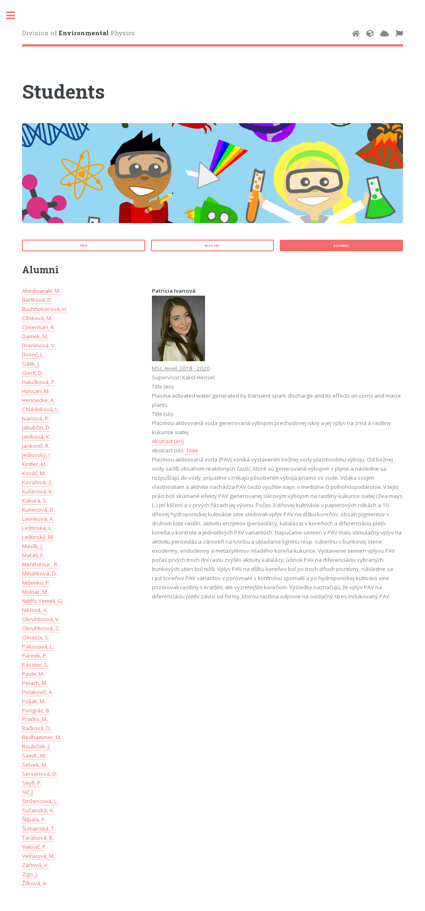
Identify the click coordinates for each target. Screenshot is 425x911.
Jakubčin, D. (36, 427)
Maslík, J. (32, 546)
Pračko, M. (35, 719)
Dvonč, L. (33, 354)
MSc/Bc (212, 245)
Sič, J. (28, 792)
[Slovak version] (399, 34)
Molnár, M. (35, 591)
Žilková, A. (34, 883)
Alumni (341, 245)
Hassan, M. (36, 391)
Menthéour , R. (40, 564)
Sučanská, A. (38, 810)
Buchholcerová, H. (44, 309)
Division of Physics (78, 33)
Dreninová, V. (39, 345)
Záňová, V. (35, 865)
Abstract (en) (168, 441)
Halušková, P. (39, 382)
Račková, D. (36, 728)
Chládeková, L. (40, 409)
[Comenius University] (356, 34)
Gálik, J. (31, 363)
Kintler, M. (34, 464)
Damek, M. (35, 336)
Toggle (15, 15)
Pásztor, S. (35, 664)
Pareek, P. (34, 655)
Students (63, 91)
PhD (84, 245)
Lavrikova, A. (38, 518)
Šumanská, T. (38, 828)
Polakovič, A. (37, 692)
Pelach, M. (34, 683)
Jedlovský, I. (36, 455)
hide (192, 450)
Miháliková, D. (39, 573)
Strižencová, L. (40, 801)
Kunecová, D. (38, 509)
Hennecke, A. (38, 400)
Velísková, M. (38, 856)
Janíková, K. (36, 436)
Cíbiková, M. (37, 318)
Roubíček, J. (36, 746)
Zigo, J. (30, 874)
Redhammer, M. (41, 737)
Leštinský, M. (38, 537)
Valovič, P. (34, 846)
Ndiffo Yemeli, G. (42, 601)
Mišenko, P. (36, 582)
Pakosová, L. (38, 646)
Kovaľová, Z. (37, 482)
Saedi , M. (34, 755)
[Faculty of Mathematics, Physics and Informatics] (370, 34)
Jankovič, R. (36, 445)
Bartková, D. (37, 300)
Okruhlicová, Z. (41, 628)
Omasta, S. (35, 637)
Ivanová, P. (35, 418)
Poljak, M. (34, 701)
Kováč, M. (34, 473)
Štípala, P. (34, 819)
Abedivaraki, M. (41, 290)
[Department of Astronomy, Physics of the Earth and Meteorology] (384, 34)
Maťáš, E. (33, 555)
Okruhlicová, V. (41, 619)
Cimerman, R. (38, 327)
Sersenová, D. (39, 773)
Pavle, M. (33, 674)
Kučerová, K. (37, 491)
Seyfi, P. (32, 783)
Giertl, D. (32, 373)
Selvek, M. (34, 764)
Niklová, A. (35, 610)
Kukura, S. (34, 500)
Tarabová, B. (38, 837)
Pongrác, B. (36, 710)
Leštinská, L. (37, 528)
